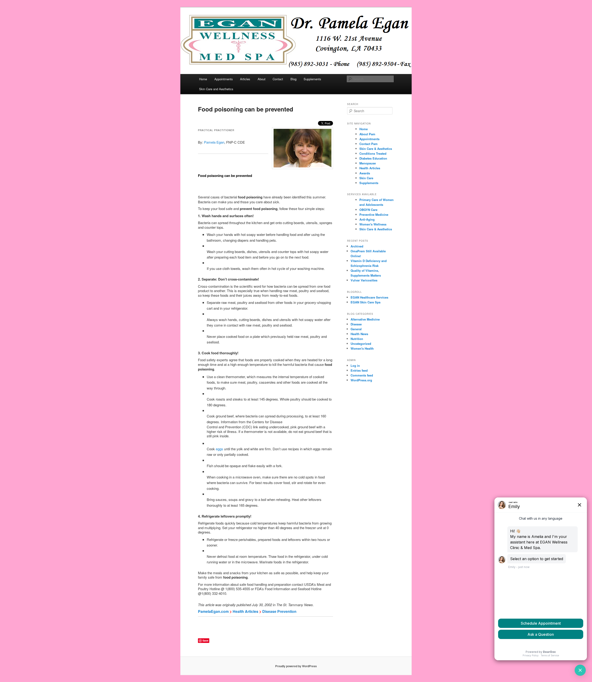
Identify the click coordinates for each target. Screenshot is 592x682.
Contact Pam (368, 144)
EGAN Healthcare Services (369, 297)
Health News (359, 334)
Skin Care (366, 178)
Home (203, 79)
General (356, 329)
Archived (357, 246)
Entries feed (359, 370)
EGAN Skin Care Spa (365, 302)
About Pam (367, 134)
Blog (293, 79)
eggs (219, 448)
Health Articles (245, 611)
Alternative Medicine (365, 319)
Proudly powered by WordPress (296, 666)
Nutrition (357, 338)
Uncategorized (361, 343)
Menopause (367, 163)
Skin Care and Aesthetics (216, 89)
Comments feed (362, 375)
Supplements (312, 79)
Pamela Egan (214, 142)
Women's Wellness (372, 224)
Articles (245, 79)
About (261, 79)
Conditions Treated (372, 153)
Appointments (223, 79)
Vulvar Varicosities (364, 280)
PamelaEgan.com (213, 611)
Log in (355, 365)
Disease (356, 324)
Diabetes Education (373, 158)
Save (205, 640)
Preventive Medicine (373, 214)
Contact (278, 79)
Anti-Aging (367, 219)
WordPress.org (361, 380)
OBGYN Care (368, 209)
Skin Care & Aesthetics (375, 148)
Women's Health (362, 348)
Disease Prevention (279, 611)
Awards (364, 173)
